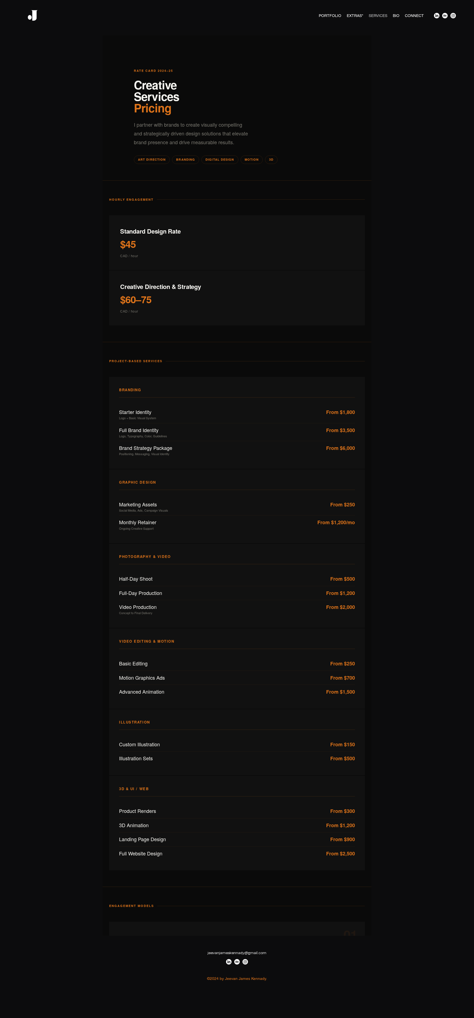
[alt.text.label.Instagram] (453, 15)
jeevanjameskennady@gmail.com (237, 952)
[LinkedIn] (436, 15)
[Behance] (445, 15)
